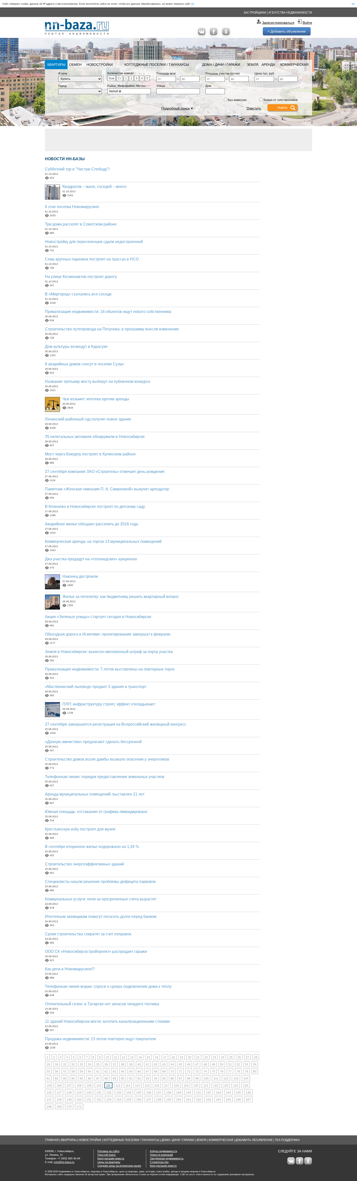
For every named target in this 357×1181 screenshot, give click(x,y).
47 (197, 1064)
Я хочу (62, 73)
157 (148, 1099)
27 (247, 1057)
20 (189, 1057)
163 (208, 1099)
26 (239, 1057)
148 (59, 1099)
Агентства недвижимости (290, 12)
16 (156, 1057)
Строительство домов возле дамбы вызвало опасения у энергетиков (107, 759)
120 (195, 1085)
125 (245, 1085)
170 (69, 1106)
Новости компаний (161, 1154)
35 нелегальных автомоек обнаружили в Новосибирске (95, 437)
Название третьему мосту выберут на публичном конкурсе (97, 381)
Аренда (268, 65)
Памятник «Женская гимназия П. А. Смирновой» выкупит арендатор (107, 489)
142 (208, 1092)
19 (181, 1057)
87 (98, 1078)
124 (235, 1085)
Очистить (253, 108)
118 (176, 1085)
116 (156, 1085)
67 (147, 1071)
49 (213, 1064)
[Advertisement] (178, 140)
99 (197, 1078)
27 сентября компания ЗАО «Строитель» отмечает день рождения (104, 471)
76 (221, 1071)
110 (98, 1085)
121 (205, 1085)
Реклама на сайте (108, 1151)
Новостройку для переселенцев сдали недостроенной (94, 242)
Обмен (75, 65)
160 (178, 1099)
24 (222, 1057)
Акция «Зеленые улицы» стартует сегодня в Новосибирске (98, 617)
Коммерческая (294, 65)
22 (206, 1057)
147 (49, 1099)
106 (59, 1085)
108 (79, 1085)
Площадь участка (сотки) (222, 73)
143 (218, 1092)
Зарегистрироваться (278, 23)
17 (165, 1057)
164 (218, 1099)
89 (114, 1078)
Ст (119, 78)
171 (79, 1106)
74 (205, 1071)
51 (230, 1064)
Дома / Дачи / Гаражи (221, 65)
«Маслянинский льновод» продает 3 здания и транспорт (95, 687)
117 (166, 1085)
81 (48, 1078)
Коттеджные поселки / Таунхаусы (156, 65)
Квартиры (56, 65)
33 (81, 1064)
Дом (208, 86)
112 (118, 1085)
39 (131, 1064)
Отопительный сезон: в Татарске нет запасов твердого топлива (102, 1004)
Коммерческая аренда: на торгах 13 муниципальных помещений (103, 541)
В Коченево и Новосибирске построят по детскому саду (95, 506)
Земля (252, 65)
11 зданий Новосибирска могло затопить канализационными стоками (107, 1021)
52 (238, 1064)
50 (221, 1064)
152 (99, 1099)
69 (164, 1071)
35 (98, 1064)
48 (205, 1064)
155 (128, 1099)
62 (106, 1071)
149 (69, 1099)
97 (180, 1078)
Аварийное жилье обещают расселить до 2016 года (91, 524)
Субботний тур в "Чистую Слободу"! (77, 169)
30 (56, 1064)
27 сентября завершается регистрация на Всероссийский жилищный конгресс (115, 724)
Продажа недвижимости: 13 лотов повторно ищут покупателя (100, 1039)
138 (168, 1092)
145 (238, 1092)
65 (131, 1071)
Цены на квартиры (108, 1162)
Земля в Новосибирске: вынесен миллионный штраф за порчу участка (109, 652)
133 (118, 1092)
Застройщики (255, 12)
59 (81, 1071)
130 (89, 1092)
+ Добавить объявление (287, 31)
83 (65, 1078)
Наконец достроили (80, 576)
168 (49, 1106)
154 (118, 1099)
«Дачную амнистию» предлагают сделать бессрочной (93, 742)
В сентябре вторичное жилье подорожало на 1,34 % (92, 847)
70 (172, 1071)
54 (254, 1064)
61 (98, 1071)
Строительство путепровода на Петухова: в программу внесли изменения (112, 329)
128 (69, 1092)
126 (49, 1092)
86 (89, 1078)
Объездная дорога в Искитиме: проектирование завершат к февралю (107, 634)
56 (56, 1071)
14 (140, 1057)
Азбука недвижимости (163, 1151)
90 (122, 1078)
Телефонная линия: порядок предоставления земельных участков (104, 777)
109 (89, 1085)
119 (186, 1085)
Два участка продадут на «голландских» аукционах (91, 559)
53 (246, 1064)
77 (230, 1071)
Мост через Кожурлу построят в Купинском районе (90, 454)
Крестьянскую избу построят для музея (80, 829)
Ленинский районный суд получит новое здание (88, 419)
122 (215, 1085)
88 (106, 1078)
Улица (160, 86)
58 (73, 1071)
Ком (111, 78)
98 (188, 1078)
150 (79, 1099)
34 (89, 1064)
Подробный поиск (175, 108)
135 (138, 1092)
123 (225, 1085)
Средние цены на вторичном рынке (119, 1165)
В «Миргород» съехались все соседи (78, 294)
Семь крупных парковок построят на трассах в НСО (92, 259)
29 (48, 1064)
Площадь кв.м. (166, 73)
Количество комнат (120, 73)
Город (62, 86)
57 (65, 1071)
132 (108, 1092)
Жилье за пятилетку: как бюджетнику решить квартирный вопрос (120, 597)
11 (115, 1057)
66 (139, 1071)
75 (213, 1071)
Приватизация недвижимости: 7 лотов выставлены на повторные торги (109, 669)
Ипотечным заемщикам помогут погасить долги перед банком (100, 916)
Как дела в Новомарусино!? (70, 969)
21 (198, 1057)
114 (137, 1085)
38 (122, 1064)
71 (180, 1071)
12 (123, 1057)
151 (89, 1099)
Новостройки (99, 65)
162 (198, 1099)
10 (107, 1057)
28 (255, 1057)
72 (188, 1071)
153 (108, 1099)
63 (114, 1071)
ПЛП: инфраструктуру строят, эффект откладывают (108, 704)
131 (99, 1092)
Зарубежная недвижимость (167, 1158)
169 (59, 1106)
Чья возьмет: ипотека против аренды (95, 399)
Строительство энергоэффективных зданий (84, 864)
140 (188, 1092)
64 (122, 1071)
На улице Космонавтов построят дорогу (81, 277)
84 (73, 1078)
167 (248, 1099)
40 (139, 1064)
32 (73, 1064)
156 (138, 1099)
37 (114, 1064)
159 (168, 1099)
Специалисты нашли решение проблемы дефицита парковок (100, 881)
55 (48, 1071)
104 (245, 1078)
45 (180, 1064)
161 (188, 1099)
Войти (307, 23)
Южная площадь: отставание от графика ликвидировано (96, 812)
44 (172, 1064)
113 (127, 1085)
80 (254, 1071)
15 (148, 1057)
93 (147, 1078)
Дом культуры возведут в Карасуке (76, 346)
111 (108, 1085)
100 (206, 1078)
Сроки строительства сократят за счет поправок (88, 934)
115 (147, 1085)
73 (197, 1071)
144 (228, 1092)
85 (81, 1078)
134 (128, 1092)
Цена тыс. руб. (265, 73)
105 (49, 1085)
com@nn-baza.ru (64, 1162)
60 (89, 1071)
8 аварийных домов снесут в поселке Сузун (84, 364)
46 (188, 1064)
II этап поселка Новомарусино (72, 207)
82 (56, 1078)
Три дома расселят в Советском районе (81, 224)
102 (226, 1078)
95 (164, 1078)
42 (155, 1064)
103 (235, 1078)
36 (106, 1064)
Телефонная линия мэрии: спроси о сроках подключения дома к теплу (108, 986)
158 (158, 1099)
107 (69, 1085)
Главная (52, 1140)
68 (155, 1071)
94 (155, 1078)
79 (246, 1071)
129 (79, 1092)
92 (139, 1078)
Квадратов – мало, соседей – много (94, 186)
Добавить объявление (254, 1140)
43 (164, 1064)
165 (228, 1099)
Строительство (159, 1162)
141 (198, 1092)
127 (59, 1092)
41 (147, 1064)
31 (65, 1064)
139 (178, 1092)
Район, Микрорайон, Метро (126, 86)
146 (248, 1092)
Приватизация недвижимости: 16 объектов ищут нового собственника (108, 312)
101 (216, 1078)
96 (172, 1078)
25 (231, 1057)
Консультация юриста (110, 1158)
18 (173, 1057)
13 (132, 1057)
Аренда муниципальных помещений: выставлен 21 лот (94, 794)
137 (158, 1092)
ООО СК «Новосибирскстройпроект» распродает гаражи (96, 951)
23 (214, 1057)
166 (238, 1099)
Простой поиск (106, 1154)
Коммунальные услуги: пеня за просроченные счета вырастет (100, 899)
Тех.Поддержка (287, 1140)
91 (131, 1078)
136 (148, 1092)
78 (238, 1071)
